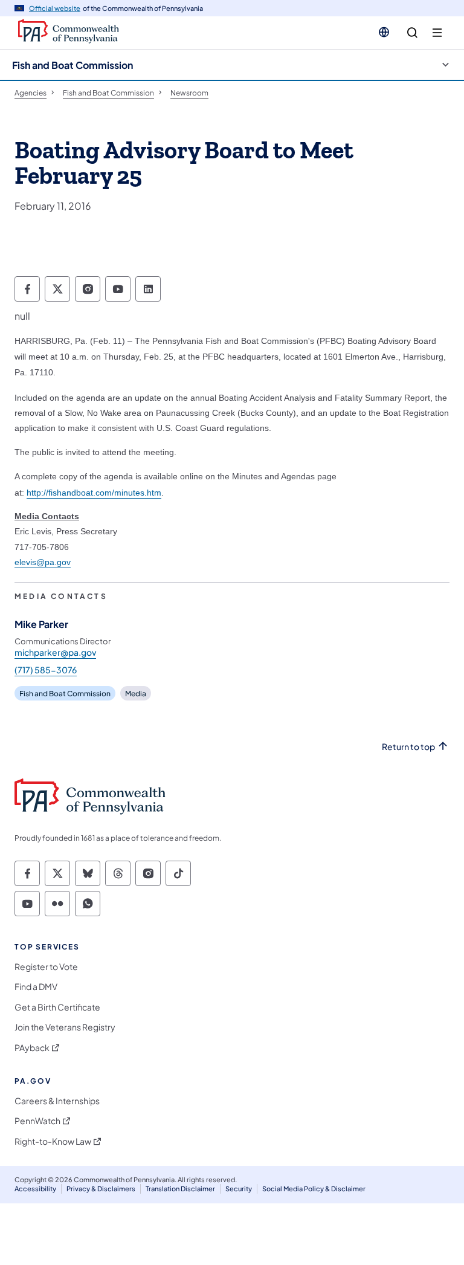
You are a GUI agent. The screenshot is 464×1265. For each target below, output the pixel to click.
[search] (412, 33)
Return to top (408, 747)
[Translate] (384, 32)
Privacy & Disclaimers (100, 1188)
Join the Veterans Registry (64, 1027)
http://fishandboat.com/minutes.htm (94, 492)
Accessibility (35, 1188)
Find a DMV (35, 987)
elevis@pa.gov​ (42, 562)
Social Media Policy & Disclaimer (314, 1188)
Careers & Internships (57, 1101)
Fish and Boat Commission (72, 65)
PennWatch (37, 1121)
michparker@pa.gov (55, 652)
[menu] (437, 33)
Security (238, 1188)
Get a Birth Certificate (57, 1007)
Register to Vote (46, 967)
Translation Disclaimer (180, 1188)
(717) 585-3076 (45, 669)
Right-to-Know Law (52, 1141)
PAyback (32, 1048)
